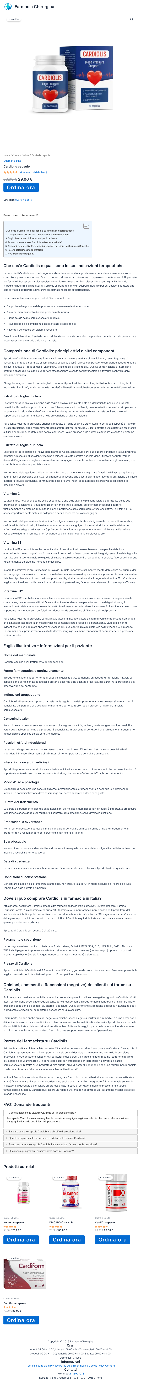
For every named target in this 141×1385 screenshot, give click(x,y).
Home (6, 155)
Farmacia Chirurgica (34, 6)
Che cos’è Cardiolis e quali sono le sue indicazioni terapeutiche (40, 230)
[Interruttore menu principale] (134, 6)
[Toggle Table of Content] (85, 226)
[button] (132, 19)
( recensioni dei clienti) (33, 172)
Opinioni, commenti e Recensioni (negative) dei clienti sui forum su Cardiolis (48, 246)
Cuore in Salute (20, 155)
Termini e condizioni (38, 1365)
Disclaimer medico (77, 1365)
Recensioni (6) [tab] (30, 215)
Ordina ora (21, 187)
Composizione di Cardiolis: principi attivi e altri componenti (39, 234)
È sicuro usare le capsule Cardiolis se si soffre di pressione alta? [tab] (44, 1131)
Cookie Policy (97, 1365)
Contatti (110, 1365)
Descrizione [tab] (10, 215)
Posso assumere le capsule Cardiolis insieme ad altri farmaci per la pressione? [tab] (52, 1144)
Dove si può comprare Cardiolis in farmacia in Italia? (35, 242)
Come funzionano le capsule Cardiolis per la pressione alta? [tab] (42, 1112)
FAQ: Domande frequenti (21, 253)
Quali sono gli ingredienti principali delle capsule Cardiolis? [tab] (41, 1151)
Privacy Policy (58, 1365)
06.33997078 (76, 1373)
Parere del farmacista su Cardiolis (25, 249)
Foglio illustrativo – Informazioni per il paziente (32, 238)
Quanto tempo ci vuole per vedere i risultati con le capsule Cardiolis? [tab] (46, 1138)
